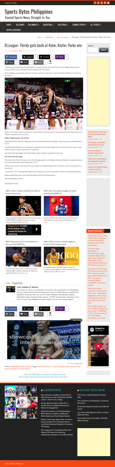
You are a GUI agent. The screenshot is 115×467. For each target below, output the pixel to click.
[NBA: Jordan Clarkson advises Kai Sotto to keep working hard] (23, 205)
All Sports (95, 24)
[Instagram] (105, 2)
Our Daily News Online (92, 390)
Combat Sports (78, 24)
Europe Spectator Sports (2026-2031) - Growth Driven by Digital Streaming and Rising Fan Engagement (55, 405)
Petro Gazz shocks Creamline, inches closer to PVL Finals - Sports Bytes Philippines (97, 292)
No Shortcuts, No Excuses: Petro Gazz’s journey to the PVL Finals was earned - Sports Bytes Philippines (97, 272)
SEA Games (20, 24)
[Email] (108, 2)
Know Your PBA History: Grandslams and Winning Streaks (43, 374)
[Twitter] (98, 2)
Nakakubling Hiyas (94, 236)
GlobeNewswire (52, 390)
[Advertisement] (98, 91)
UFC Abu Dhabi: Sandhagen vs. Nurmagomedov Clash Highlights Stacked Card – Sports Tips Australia (97, 253)
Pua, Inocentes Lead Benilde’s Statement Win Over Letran (96, 143)
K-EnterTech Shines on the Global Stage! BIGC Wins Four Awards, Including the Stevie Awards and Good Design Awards (55, 413)
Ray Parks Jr (14, 369)
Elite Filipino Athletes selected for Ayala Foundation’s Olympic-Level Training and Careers (97, 240)
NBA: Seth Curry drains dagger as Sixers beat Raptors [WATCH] (60, 192)
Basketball (48, 24)
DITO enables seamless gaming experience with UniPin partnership (44, 377)
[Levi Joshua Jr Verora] (10, 289)
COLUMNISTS (33, 24)
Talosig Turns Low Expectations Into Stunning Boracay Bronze (97, 160)
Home (8, 24)
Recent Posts (17, 283)
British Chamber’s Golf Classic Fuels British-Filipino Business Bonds (97, 134)
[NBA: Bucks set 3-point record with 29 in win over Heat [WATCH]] (23, 256)
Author (8, 283)
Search (90, 46)
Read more (24, 222)
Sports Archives (14, 29)
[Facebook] (95, 2)
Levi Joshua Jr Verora (17, 51)
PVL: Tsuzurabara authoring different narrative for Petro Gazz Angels (96, 281)
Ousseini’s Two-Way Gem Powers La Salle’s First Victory (97, 168)
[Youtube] (101, 2)
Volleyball (62, 24)
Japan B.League (62, 37)
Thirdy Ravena (25, 369)
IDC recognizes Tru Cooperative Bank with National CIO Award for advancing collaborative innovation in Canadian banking (57, 432)
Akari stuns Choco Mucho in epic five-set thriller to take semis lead (97, 299)
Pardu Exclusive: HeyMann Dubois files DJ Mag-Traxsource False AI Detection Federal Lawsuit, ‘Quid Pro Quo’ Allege (56, 397)
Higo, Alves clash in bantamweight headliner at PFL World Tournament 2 (97, 262)
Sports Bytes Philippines (29, 11)
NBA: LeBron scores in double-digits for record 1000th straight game (59, 242)
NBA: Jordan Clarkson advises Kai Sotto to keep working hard (23, 192)
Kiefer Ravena (71, 366)
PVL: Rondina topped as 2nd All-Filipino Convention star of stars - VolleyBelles (97, 308)
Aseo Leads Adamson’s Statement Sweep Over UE (96, 151)
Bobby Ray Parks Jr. (45, 366)
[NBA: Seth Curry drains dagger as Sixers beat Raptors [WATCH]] (61, 205)
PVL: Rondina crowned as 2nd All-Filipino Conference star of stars (97, 315)
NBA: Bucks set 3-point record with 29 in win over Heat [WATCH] (22, 242)
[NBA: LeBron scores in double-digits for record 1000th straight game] (61, 256)
